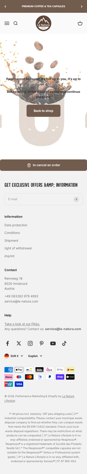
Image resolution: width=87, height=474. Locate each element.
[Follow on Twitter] (19, 343)
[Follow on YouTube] (53, 343)
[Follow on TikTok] (64, 343)
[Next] (82, 6)
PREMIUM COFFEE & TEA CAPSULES (43, 6)
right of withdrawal (18, 248)
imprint (9, 256)
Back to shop (43, 111)
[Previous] (5, 6)
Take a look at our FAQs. (22, 324)
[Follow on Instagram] (30, 343)
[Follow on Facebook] (7, 343)
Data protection (15, 225)
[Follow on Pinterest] (42, 343)
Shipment (11, 240)
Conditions (12, 233)
